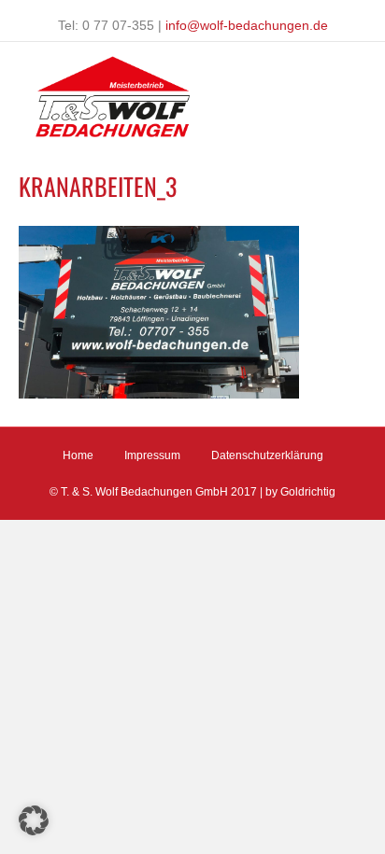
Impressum (152, 455)
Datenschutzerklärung (267, 455)
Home (78, 455)
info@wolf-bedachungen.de (246, 25)
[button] (33, 820)
